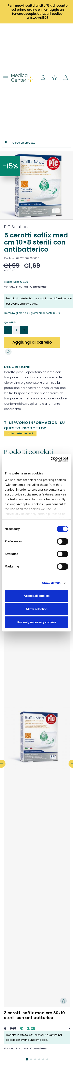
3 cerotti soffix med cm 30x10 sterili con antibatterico (34, 1015)
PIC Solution (16, 227)
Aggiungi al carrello (32, 342)
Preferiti (54, 77)
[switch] (62, 541)
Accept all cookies (36, 595)
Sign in (43, 77)
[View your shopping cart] (65, 78)
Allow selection (36, 609)
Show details (51, 583)
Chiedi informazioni (20, 433)
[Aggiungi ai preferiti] (9, 352)
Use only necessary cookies (36, 622)
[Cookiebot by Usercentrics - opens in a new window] (51, 459)
